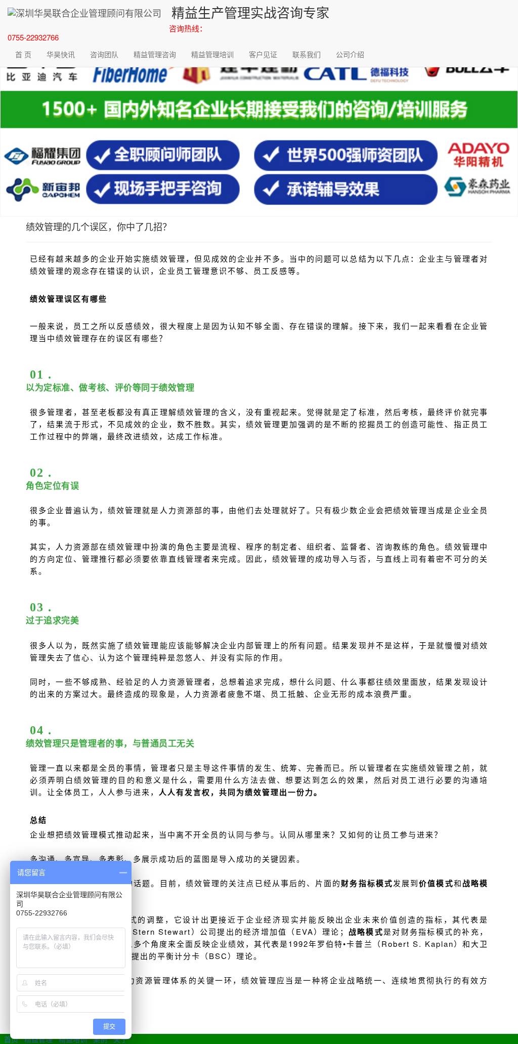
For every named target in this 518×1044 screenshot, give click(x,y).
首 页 (23, 54)
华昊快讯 (61, 54)
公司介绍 (350, 54)
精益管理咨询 (155, 54)
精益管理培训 (212, 54)
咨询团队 (104, 54)
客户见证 (263, 54)
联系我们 (306, 54)
